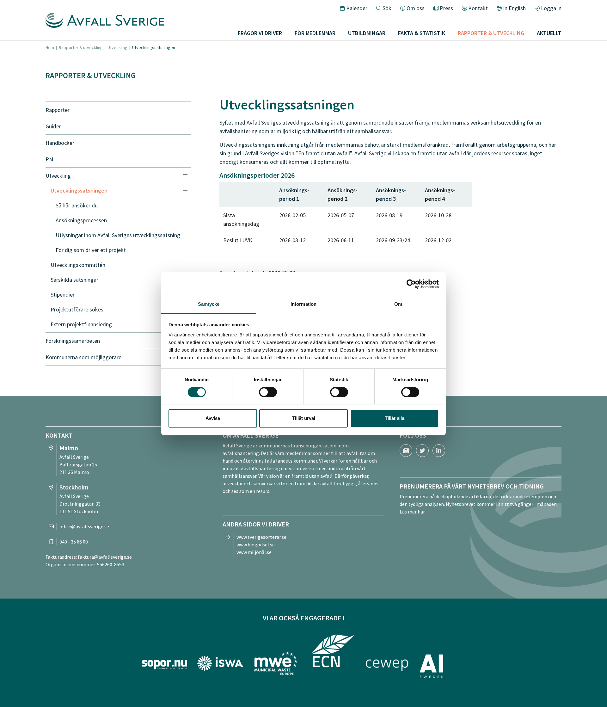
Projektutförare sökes (77, 309)
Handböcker (60, 142)
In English (514, 8)
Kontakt (478, 8)
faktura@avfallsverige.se (105, 557)
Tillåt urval (303, 418)
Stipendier (63, 294)
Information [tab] (303, 304)
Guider (53, 126)
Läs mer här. (413, 511)
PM (49, 159)
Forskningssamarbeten (73, 340)
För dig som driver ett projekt (91, 250)
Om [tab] (398, 304)
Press (446, 8)
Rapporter (58, 110)
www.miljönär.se (254, 552)
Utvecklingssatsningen (79, 190)
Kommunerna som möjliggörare (83, 357)
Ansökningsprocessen (81, 220)
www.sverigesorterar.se (261, 537)
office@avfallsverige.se (84, 526)
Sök (387, 8)
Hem (50, 47)
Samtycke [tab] (209, 304)
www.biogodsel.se (255, 544)
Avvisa (212, 418)
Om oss (416, 8)
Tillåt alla (394, 418)
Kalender (356, 8)
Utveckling (117, 47)
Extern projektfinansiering (81, 324)
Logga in (551, 8)
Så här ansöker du (77, 205)
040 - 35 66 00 (73, 541)
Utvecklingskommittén (78, 264)
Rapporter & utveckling (81, 47)
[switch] (268, 392)
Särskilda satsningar (74, 279)
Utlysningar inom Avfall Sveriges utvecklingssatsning (118, 235)
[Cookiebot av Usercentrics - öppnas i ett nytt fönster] (411, 284)
